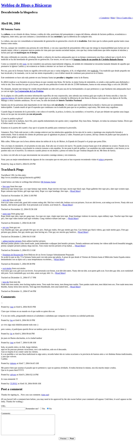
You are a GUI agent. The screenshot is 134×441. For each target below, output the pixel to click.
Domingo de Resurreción (13, 255)
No (50, 409)
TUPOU (13, 383)
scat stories (7, 268)
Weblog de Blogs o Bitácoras (26, 5)
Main (113, 18)
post (24, 64)
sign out (45, 395)
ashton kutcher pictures (12, 241)
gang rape (7, 214)
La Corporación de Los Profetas (29, 91)
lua (11, 320)
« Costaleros (104, 18)
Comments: (5, 413)
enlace (101, 159)
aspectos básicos (8, 98)
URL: (3, 406)
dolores (13, 363)
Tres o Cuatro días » (124, 18)
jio (11, 334)
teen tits (6, 282)
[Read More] (75, 191)
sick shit (6, 200)
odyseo (13, 374)
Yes (43, 409)
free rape (6, 186)
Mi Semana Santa (48, 182)
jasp (11, 307)
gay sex (6, 227)
